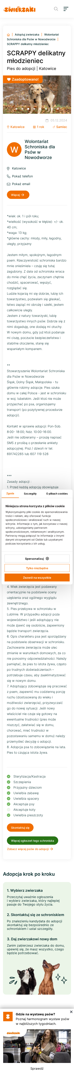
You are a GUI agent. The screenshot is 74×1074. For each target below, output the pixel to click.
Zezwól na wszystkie (37, 577)
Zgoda (10, 493)
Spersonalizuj (34, 558)
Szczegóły (30, 493)
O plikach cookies (57, 493)
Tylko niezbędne (37, 568)
